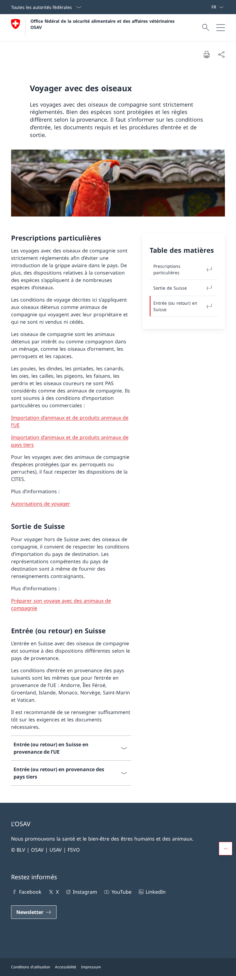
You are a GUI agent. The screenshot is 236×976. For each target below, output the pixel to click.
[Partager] (221, 54)
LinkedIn (156, 891)
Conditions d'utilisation (30, 967)
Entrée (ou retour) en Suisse (175, 306)
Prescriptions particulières (166, 269)
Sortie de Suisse (170, 288)
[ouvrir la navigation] (220, 27)
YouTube (121, 891)
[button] (225, 848)
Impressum (91, 967)
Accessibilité (65, 967)
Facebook (30, 891)
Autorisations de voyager (40, 503)
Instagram (85, 891)
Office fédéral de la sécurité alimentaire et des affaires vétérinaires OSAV (103, 24)
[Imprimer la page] (206, 54)
